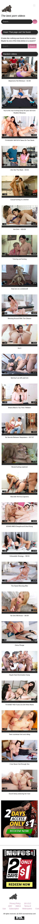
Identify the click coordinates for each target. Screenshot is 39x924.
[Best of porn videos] (16, 7)
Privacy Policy (15, 903)
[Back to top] (32, 917)
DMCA (18, 906)
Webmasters (27, 909)
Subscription (14, 909)
